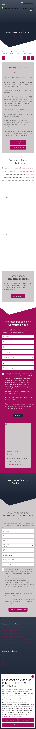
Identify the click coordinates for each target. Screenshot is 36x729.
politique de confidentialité (17, 408)
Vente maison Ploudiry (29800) (12, 634)
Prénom (6, 336)
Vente (4, 51)
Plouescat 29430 (20, 51)
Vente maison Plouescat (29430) (12, 637)
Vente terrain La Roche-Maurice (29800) (15, 643)
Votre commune (9, 357)
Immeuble (10, 51)
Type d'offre (6, 544)
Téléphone (6, 352)
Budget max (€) (8, 560)
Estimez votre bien (8, 655)
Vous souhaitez (6, 361)
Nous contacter (7, 667)
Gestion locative (7, 664)
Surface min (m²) (8, 564)
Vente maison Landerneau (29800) (13, 631)
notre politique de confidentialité (12, 716)
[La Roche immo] (27, 3)
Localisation (6, 554)
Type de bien (6, 549)
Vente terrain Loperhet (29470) (12, 627)
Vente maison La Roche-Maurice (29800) (15, 640)
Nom (4, 342)
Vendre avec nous (8, 658)
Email (5, 347)
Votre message (8, 368)
